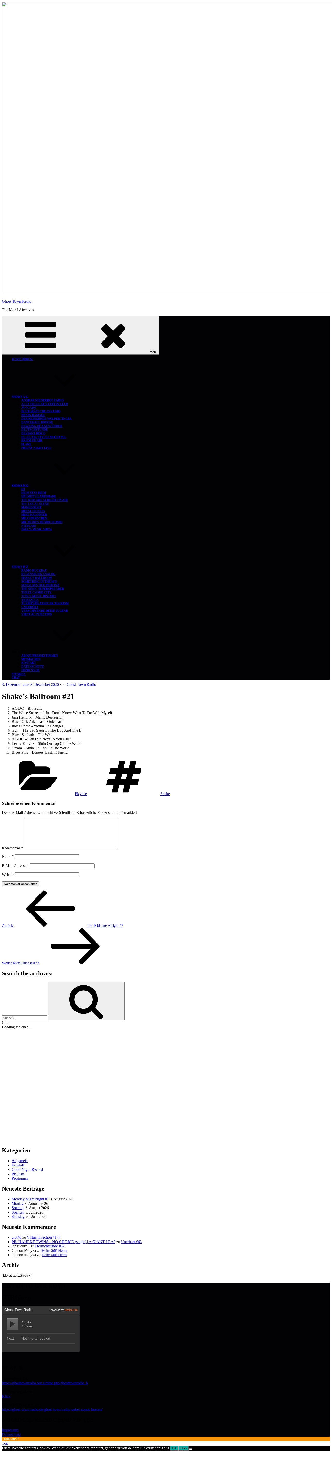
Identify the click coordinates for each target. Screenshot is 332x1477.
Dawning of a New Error (41, 426)
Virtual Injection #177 (44, 1237)
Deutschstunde (34, 429)
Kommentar (12, 848)
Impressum (30, 670)
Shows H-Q (20, 485)
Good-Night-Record (27, 1169)
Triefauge (30, 600)
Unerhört (29, 607)
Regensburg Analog (38, 574)
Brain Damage (33, 415)
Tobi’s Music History (38, 596)
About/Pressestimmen (39, 655)
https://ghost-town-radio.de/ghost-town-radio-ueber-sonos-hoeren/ (52, 1409)
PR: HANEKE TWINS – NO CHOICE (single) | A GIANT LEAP (63, 1242)
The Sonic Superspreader (42, 589)
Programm (20, 1178)
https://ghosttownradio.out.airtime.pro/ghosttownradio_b (45, 1383)
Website (8, 875)
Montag (18, 1203)
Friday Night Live (36, 448)
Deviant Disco (33, 433)
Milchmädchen (34, 518)
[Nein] (190, 1449)
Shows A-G (20, 396)
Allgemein (20, 1161)
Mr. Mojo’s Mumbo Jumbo (41, 522)
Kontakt (28, 663)
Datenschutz (32, 666)
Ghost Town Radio (16, 301)
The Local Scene (35, 503)
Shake (165, 794)
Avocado (28, 407)
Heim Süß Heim (33, 493)
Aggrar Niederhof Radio (42, 400)
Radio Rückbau (34, 570)
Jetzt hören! (22, 359)
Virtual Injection (36, 614)
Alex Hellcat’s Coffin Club (44, 404)
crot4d (16, 1237)
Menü (153, 352)
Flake (26, 444)
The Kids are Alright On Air (44, 500)
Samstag (18, 1217)
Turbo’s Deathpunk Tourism (45, 603)
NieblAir (28, 525)
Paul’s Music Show (36, 529)
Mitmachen (31, 659)
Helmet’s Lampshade (38, 496)
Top (5, 1443)
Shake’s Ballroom (36, 578)
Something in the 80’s (39, 581)
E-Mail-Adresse (15, 866)
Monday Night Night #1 (30, 1199)
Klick (6, 1396)
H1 (23, 489)
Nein (183, 1448)
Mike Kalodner (34, 514)
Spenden (19, 674)
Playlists (81, 794)
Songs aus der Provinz (40, 585)
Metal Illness (33, 511)
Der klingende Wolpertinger (46, 418)
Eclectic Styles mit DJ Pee (43, 437)
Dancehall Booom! (37, 422)
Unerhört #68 (131, 1242)
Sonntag (18, 1208)
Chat (16, 677)
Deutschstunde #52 (50, 1246)
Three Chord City (36, 592)
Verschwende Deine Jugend (44, 610)
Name (8, 857)
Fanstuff (18, 1165)
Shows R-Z (20, 567)
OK (174, 1448)
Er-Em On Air (31, 440)
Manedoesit (31, 507)
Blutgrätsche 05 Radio (40, 411)
